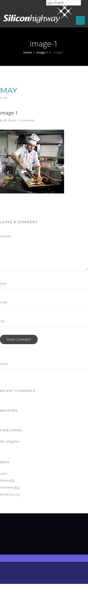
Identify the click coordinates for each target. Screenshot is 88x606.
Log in (3, 473)
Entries (7, 480)
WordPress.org (9, 494)
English (59, 2)
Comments (10, 487)
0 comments (27, 120)
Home (27, 52)
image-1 (42, 52)
